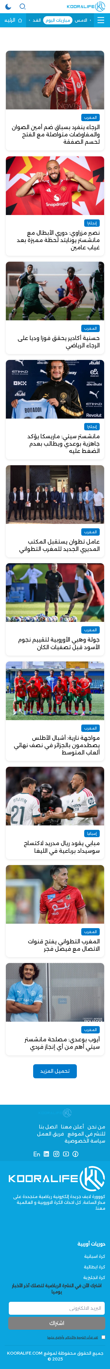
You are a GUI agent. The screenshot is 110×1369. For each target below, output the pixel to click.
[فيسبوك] (75, 1154)
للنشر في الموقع (86, 1134)
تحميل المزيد (55, 1071)
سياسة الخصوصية (85, 1141)
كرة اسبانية (94, 1256)
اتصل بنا (48, 1127)
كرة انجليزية (94, 1277)
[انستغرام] (56, 1154)
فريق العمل (50, 1134)
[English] (36, 1154)
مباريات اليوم (57, 20)
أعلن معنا (72, 1127)
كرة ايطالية (94, 1267)
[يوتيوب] (66, 1154)
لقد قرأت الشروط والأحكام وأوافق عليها (72, 1337)
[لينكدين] (46, 1154)
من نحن (96, 1127)
